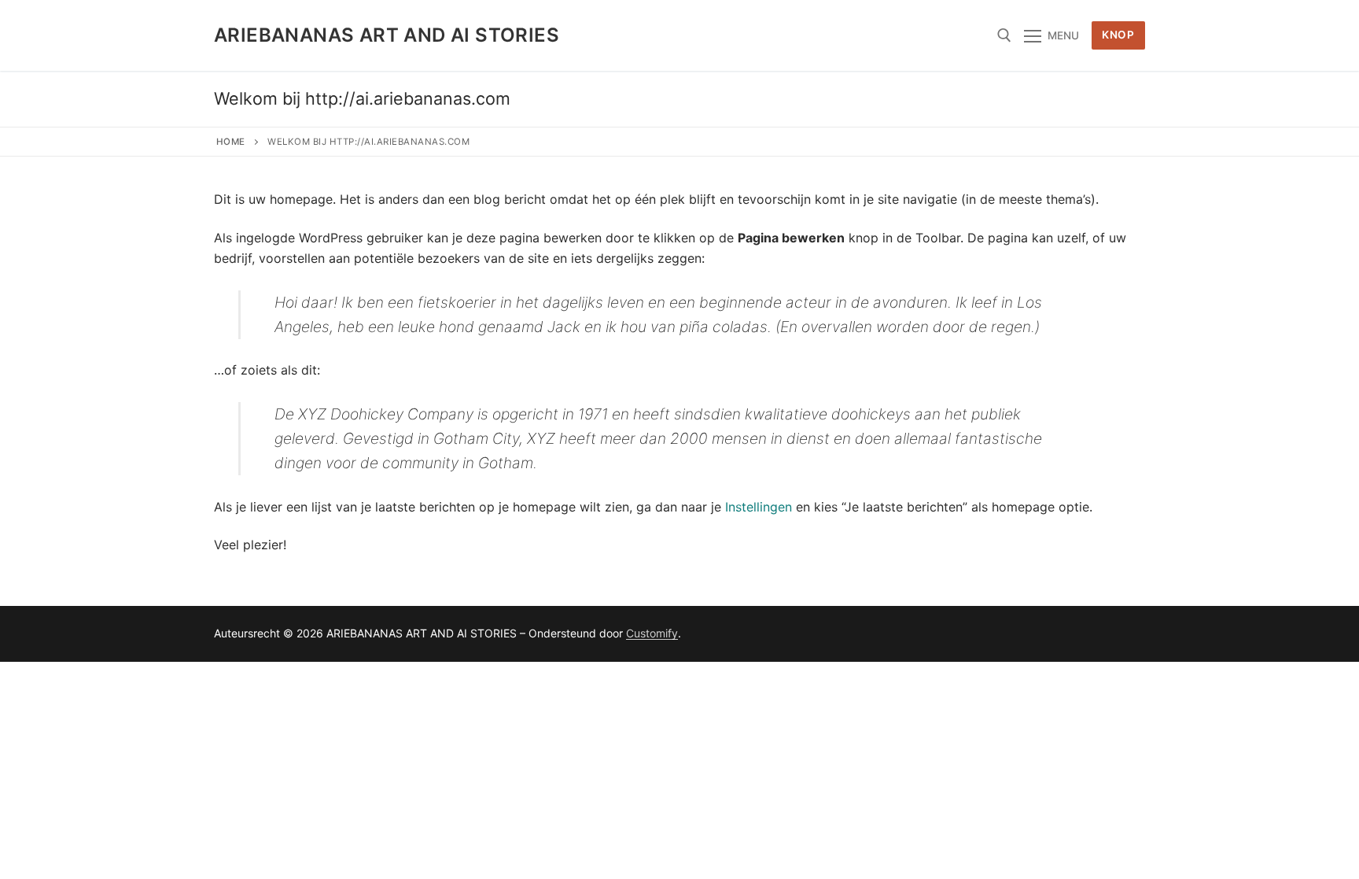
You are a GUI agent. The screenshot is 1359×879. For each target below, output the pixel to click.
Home (230, 141)
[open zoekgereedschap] (1004, 35)
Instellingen (758, 507)
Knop (1118, 34)
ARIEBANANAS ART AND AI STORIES (386, 35)
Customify (652, 633)
